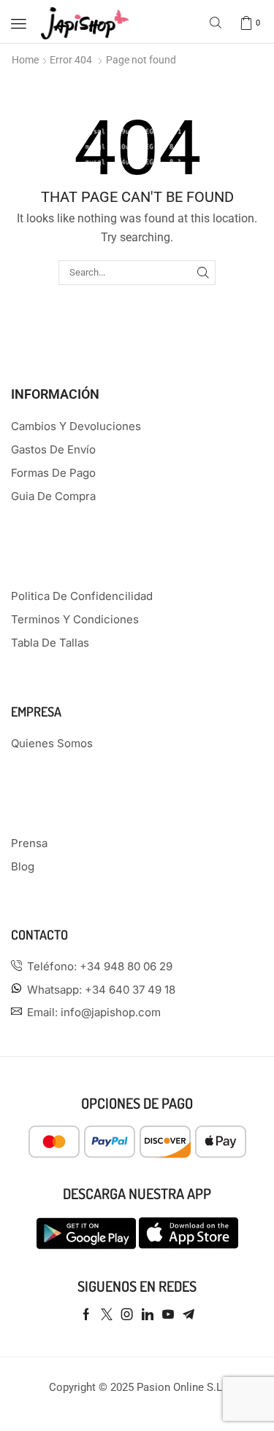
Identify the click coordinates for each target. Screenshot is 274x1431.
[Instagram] (127, 1314)
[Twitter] (107, 1314)
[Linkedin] (147, 1314)
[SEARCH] (203, 272)
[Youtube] (168, 1314)
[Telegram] (188, 1314)
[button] (18, 23)
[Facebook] (86, 1314)
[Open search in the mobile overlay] (217, 24)
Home (25, 60)
